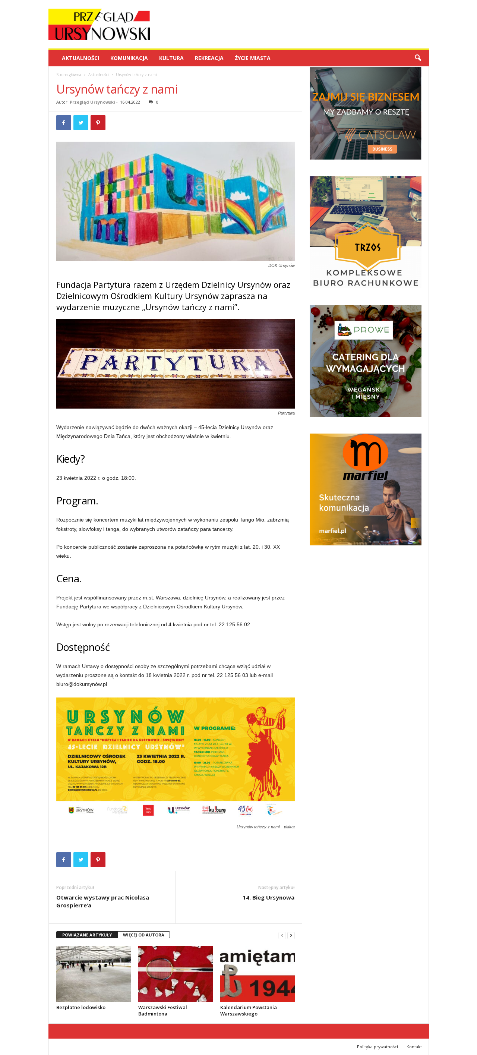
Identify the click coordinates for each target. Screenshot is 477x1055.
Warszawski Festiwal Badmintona (162, 1010)
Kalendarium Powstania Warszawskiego (248, 1010)
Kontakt (414, 1046)
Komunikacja (129, 58)
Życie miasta (253, 58)
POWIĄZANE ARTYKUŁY (87, 935)
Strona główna (68, 74)
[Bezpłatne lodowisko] (93, 974)
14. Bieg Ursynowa (268, 897)
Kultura (171, 58)
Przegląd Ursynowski (92, 102)
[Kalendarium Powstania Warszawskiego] (257, 974)
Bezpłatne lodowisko (80, 1007)
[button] (418, 58)
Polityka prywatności (377, 1046)
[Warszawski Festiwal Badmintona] (175, 974)
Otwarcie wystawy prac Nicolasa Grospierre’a (102, 901)
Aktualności (80, 58)
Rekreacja (209, 58)
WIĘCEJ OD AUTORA (143, 935)
